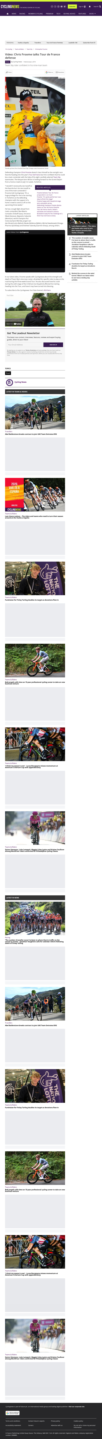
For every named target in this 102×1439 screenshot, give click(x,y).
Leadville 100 (73, 43)
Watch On (9, 324)
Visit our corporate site (76, 1407)
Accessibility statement (13, 1425)
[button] (97, 7)
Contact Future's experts (36, 1421)
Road (8, 373)
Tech (58, 14)
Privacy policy (55, 1421)
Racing (22, 14)
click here (47, 290)
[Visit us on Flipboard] (65, 6)
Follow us (50, 72)
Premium (49, 14)
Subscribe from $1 (89, 43)
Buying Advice (69, 14)
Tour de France (34, 175)
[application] (35, 251)
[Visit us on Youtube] (61, 6)
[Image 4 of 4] (61, 121)
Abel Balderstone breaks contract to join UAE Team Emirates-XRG (81, 256)
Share (10, 72)
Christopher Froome (41, 49)
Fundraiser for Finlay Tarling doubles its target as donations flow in (83, 266)
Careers (30, 1425)
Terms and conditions (13, 1421)
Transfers (37, 43)
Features (82, 14)
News (14, 14)
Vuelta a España (23, 43)
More (91, 14)
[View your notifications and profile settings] (90, 7)
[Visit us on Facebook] (52, 6)
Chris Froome (26, 172)
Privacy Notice (11, 352)
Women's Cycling (35, 14)
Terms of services (31, 350)
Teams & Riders (19, 49)
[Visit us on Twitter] (55, 6)
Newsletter (61, 72)
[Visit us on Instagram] (58, 6)
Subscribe (72, 6)
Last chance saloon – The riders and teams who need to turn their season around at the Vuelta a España (84, 229)
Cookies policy (78, 1421)
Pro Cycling (8, 49)
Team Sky (29, 49)
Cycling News (17, 62)
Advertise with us (57, 1425)
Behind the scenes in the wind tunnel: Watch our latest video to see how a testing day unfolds (83, 277)
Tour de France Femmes (55, 43)
